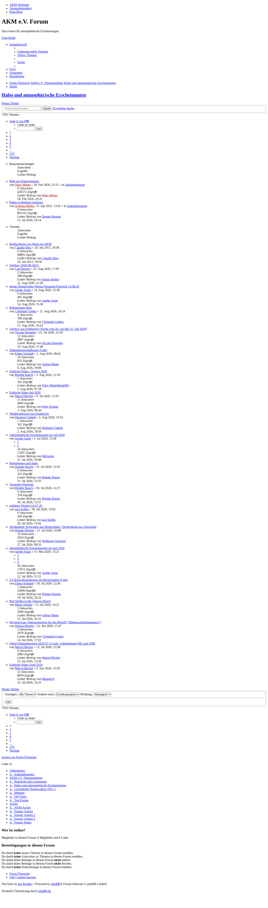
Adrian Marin (50, 364)
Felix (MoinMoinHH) (55, 385)
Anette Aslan (23, 290)
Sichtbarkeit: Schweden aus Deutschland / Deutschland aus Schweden (52, 527)
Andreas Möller (24, 206)
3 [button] (10, 139)
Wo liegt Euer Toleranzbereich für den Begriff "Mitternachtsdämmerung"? (55, 622)
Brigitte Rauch (24, 375)
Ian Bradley (25, 884)
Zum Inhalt (8, 37)
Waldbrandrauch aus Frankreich (29, 413)
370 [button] (11, 153)
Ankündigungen (75, 184)
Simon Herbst (50, 279)
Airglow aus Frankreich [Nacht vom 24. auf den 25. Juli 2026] (48, 329)
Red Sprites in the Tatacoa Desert (30, 601)
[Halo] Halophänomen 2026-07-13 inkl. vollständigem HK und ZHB (52, 643)
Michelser (48, 456)
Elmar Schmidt (24, 353)
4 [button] (10, 143)
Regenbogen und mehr (23, 463)
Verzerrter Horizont (21, 484)
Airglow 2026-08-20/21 (24, 265)
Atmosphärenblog (20, 8)
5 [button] (10, 146)
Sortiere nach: (47, 694)
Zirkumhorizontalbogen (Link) (28, 350)
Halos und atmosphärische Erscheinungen (44, 94)
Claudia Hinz (23, 247)
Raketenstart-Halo (20, 307)
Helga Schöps (23, 604)
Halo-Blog (16, 12)
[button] (19, 121)
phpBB (55, 884)
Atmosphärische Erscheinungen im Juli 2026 (37, 435)
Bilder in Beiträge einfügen (26, 202)
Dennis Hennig (51, 216)
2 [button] (10, 136)
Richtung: (86, 694)
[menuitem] (32, 51)
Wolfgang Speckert (54, 541)
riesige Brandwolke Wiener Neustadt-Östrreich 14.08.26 (44, 286)
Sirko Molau (22, 184)
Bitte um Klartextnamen (24, 181)
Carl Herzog (22, 268)
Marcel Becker (24, 396)
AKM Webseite (19, 4)
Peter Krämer (50, 406)
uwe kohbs (21, 509)
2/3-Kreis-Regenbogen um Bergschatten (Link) (38, 580)
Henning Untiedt (25, 417)
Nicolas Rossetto (25, 332)
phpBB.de (44, 891)
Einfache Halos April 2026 (26, 664)
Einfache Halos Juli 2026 (25, 392)
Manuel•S (48, 679)
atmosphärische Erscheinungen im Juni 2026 (37, 548)
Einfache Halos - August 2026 (28, 371)
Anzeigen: (11, 694)
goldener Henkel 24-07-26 (25, 505)
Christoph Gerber (25, 311)
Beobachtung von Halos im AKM (30, 244)
